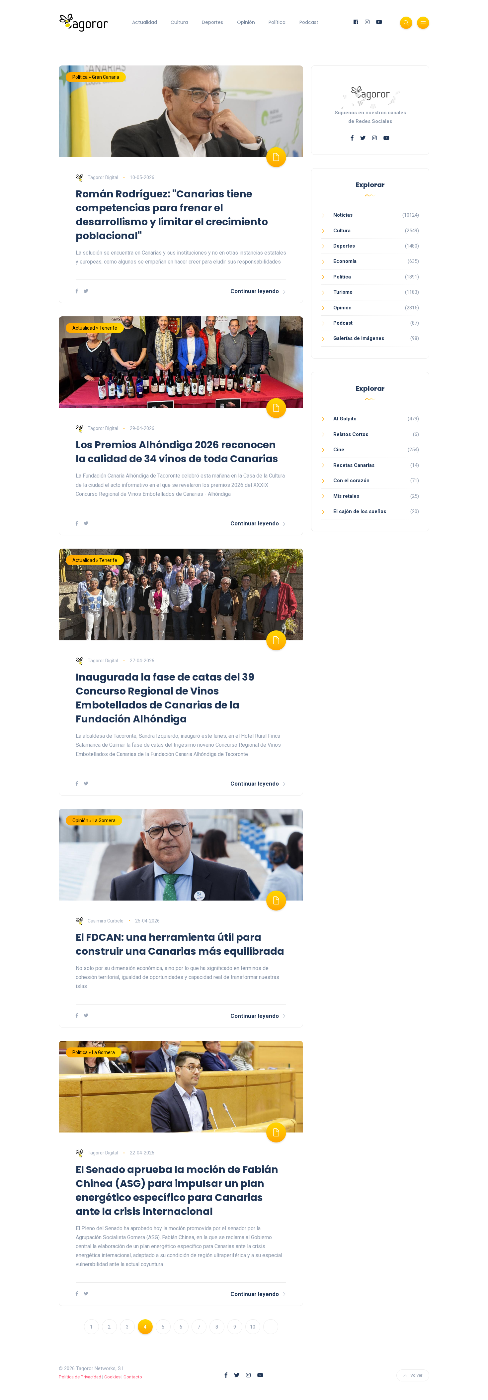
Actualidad (144, 22)
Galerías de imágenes (358, 338)
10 (252, 1327)
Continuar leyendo (254, 291)
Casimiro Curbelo (105, 920)
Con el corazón (351, 481)
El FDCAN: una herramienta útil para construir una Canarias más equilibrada (180, 944)
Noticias (343, 215)
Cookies (112, 1376)
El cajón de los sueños (359, 511)
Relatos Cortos (350, 434)
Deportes (212, 22)
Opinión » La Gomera (94, 820)
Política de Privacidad (80, 1376)
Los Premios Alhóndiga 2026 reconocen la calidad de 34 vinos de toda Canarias (177, 452)
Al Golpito (345, 419)
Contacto (132, 1376)
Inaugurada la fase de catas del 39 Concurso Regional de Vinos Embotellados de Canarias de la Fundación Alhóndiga (165, 698)
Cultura (179, 22)
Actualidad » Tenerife (94, 328)
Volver (416, 1375)
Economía (345, 261)
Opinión (246, 22)
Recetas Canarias (353, 465)
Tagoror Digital (103, 177)
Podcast (308, 22)
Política (277, 22)
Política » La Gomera (93, 1052)
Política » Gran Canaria (95, 77)
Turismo (343, 292)
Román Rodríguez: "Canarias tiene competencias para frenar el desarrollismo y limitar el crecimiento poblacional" (172, 215)
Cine (338, 450)
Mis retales (346, 496)
